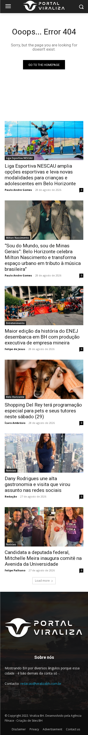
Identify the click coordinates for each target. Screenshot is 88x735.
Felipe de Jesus (15, 349)
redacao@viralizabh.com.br (40, 683)
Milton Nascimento (17, 237)
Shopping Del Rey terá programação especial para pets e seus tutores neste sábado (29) (43, 410)
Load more (42, 581)
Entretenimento (15, 323)
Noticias (11, 470)
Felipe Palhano (15, 570)
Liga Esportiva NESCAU (19, 158)
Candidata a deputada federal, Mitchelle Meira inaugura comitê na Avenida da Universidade (43, 558)
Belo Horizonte (15, 397)
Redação (11, 496)
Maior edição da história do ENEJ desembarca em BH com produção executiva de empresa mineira (42, 337)
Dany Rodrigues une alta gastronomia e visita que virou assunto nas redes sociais (37, 484)
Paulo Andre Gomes (18, 190)
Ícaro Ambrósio (15, 423)
